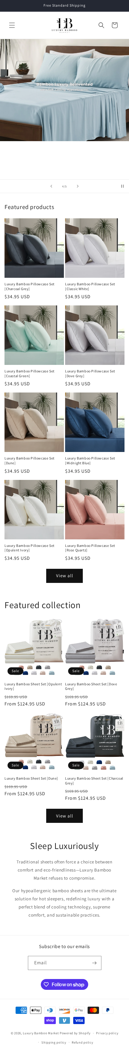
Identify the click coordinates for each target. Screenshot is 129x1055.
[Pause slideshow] (122, 186)
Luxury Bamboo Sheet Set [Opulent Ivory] (33, 686)
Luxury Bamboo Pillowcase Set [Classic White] (90, 286)
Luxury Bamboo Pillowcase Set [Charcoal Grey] (29, 286)
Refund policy (82, 1042)
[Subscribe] (94, 963)
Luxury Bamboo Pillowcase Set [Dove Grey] (90, 373)
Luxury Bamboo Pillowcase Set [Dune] (29, 460)
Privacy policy (107, 1033)
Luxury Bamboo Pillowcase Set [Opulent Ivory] (29, 548)
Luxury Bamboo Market (41, 1033)
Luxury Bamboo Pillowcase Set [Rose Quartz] (90, 548)
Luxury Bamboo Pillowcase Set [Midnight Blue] (90, 460)
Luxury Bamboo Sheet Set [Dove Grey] (91, 686)
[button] (12, 25)
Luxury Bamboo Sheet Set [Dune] (31, 778)
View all (64, 575)
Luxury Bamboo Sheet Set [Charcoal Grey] (94, 780)
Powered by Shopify (75, 1033)
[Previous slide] (51, 186)
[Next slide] (77, 186)
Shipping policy (53, 1042)
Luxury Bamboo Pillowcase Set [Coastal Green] (29, 373)
